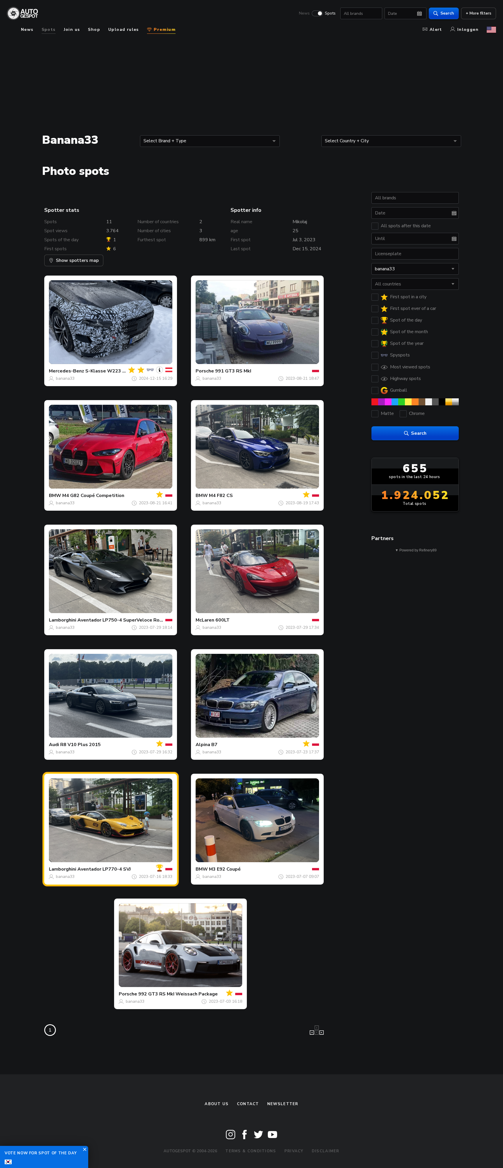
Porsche (205, 371)
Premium (164, 29)
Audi (54, 744)
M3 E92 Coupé (225, 869)
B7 (214, 744)
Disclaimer (325, 1151)
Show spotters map (77, 260)
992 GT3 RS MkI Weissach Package (178, 994)
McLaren (205, 620)
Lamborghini (62, 620)
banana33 (65, 378)
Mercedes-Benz (66, 371)
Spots (330, 13)
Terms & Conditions (250, 1151)
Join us (72, 29)
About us (217, 1104)
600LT (222, 620)
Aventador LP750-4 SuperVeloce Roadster (126, 620)
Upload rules (123, 29)
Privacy (294, 1151)
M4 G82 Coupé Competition (93, 495)
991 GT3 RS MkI (233, 371)
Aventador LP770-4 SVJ (104, 869)
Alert (436, 29)
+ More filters (478, 13)
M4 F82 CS (221, 495)
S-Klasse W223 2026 (109, 371)
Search (447, 13)
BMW (55, 495)
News (304, 13)
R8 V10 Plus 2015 (80, 744)
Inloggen (468, 29)
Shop (94, 29)
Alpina (203, 744)
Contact (248, 1104)
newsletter (282, 1104)
